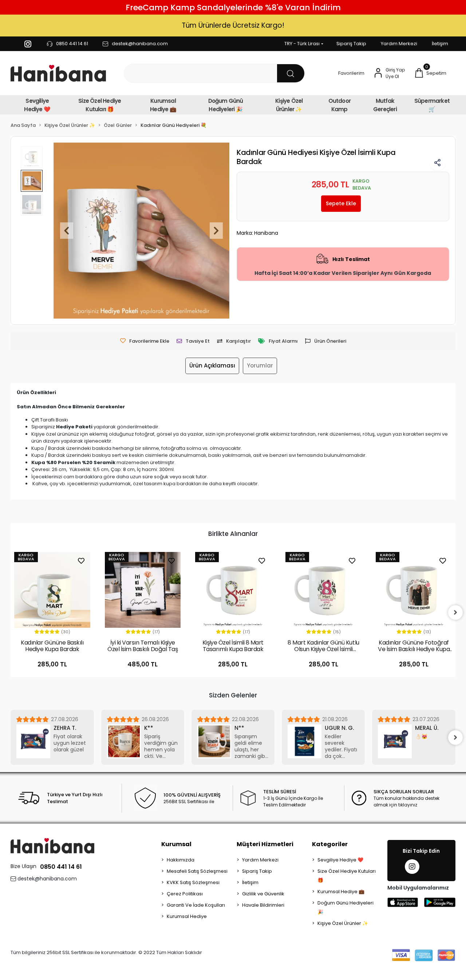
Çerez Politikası (185, 893)
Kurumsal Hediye (187, 916)
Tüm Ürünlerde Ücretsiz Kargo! (233, 25)
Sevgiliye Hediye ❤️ (37, 105)
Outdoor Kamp (339, 105)
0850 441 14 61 (61, 867)
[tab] (212, 366)
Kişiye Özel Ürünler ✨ (289, 105)
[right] (455, 612)
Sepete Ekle (341, 203)
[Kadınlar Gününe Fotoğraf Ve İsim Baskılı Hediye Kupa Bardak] (413, 590)
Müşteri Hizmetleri (265, 844)
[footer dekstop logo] (52, 845)
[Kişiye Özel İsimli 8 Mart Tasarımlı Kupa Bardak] (233, 590)
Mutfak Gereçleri (385, 105)
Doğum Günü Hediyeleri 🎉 (225, 105)
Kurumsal (176, 844)
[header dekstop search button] (290, 73)
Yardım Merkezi (399, 43)
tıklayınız (407, 805)
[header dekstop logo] (58, 73)
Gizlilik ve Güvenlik (263, 893)
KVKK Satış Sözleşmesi (193, 882)
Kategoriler (330, 844)
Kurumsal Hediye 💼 (163, 105)
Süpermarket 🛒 (432, 105)
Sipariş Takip (351, 43)
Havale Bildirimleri (263, 905)
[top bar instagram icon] (27, 43)
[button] (430, 73)
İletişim (440, 43)
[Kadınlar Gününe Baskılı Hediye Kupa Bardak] (52, 590)
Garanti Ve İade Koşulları (196, 905)
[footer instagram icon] (412, 866)
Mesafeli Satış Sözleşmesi (197, 871)
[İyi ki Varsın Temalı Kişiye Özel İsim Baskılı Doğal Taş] (143, 590)
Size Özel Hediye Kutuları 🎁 (99, 105)
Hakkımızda (180, 859)
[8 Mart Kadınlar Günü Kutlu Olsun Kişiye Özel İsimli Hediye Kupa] (323, 590)
